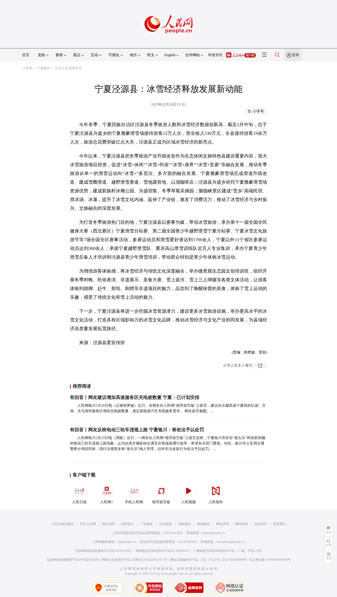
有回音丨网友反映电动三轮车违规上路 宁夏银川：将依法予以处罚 (137, 429)
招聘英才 (127, 524)
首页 (25, 55)
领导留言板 (161, 502)
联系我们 (279, 524)
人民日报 (79, 502)
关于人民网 (88, 524)
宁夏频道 (43, 68)
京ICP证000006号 (234, 559)
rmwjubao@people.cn (231, 542)
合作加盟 (165, 524)
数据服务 (203, 524)
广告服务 (146, 524)
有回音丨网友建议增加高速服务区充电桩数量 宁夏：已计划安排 (134, 397)
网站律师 (241, 524)
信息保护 (260, 524)
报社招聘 (108, 524)
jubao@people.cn (213, 533)
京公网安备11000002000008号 (270, 559)
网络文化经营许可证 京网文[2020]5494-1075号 (134, 559)
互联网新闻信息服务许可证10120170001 (103, 551)
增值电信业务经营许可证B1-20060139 (162, 551)
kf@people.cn (127, 542)
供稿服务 (184, 524)
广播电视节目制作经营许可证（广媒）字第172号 (227, 551)
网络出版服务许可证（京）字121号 (195, 559)
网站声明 (222, 524)
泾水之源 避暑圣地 (68, 68)
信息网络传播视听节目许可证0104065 (73, 559)
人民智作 (215, 502)
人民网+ (106, 502)
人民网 (27, 68)
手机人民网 (134, 502)
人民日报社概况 (62, 524)
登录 (295, 55)
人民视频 (188, 502)
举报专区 (215, 55)
